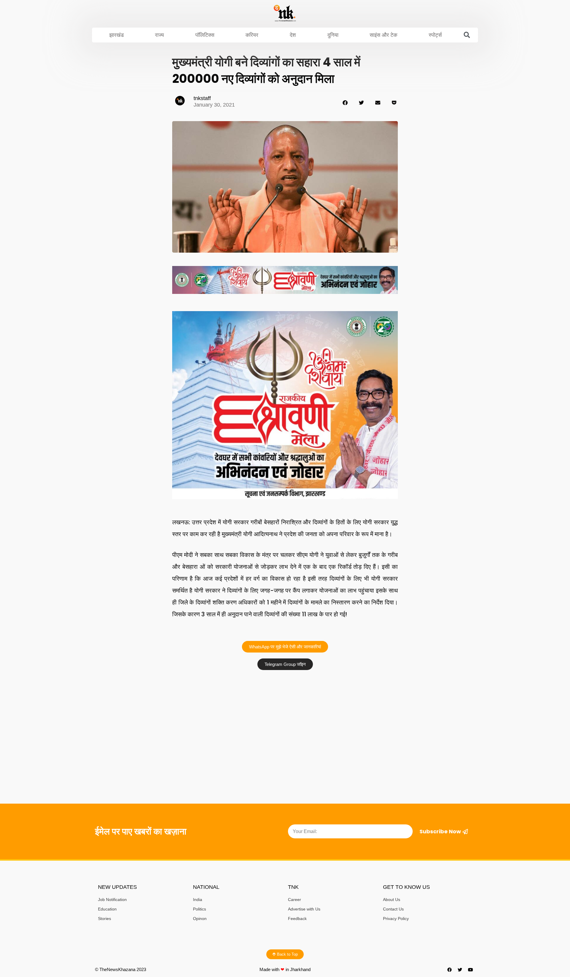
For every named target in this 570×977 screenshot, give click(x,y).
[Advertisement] (285, 717)
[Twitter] (460, 969)
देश (293, 35)
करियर (252, 35)
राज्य (159, 35)
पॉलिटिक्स (204, 35)
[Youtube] (470, 969)
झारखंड (116, 35)
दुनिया (332, 35)
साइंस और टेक (383, 35)
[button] (467, 35)
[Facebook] (449, 969)
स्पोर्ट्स (435, 35)
